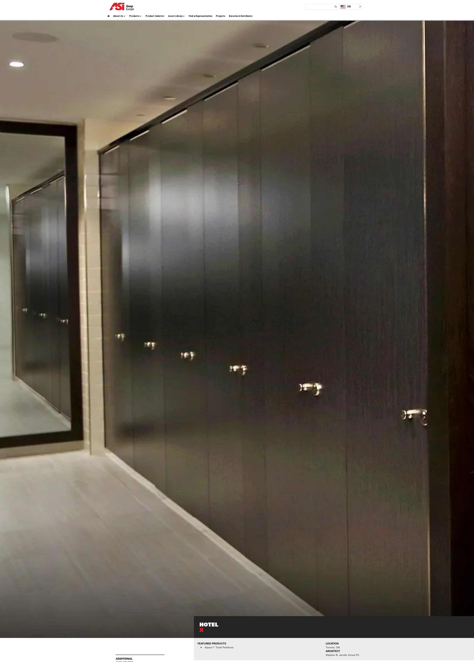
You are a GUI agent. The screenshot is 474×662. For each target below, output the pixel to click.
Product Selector (155, 16)
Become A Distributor (241, 16)
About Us (118, 16)
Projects (220, 16)
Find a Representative (200, 16)
